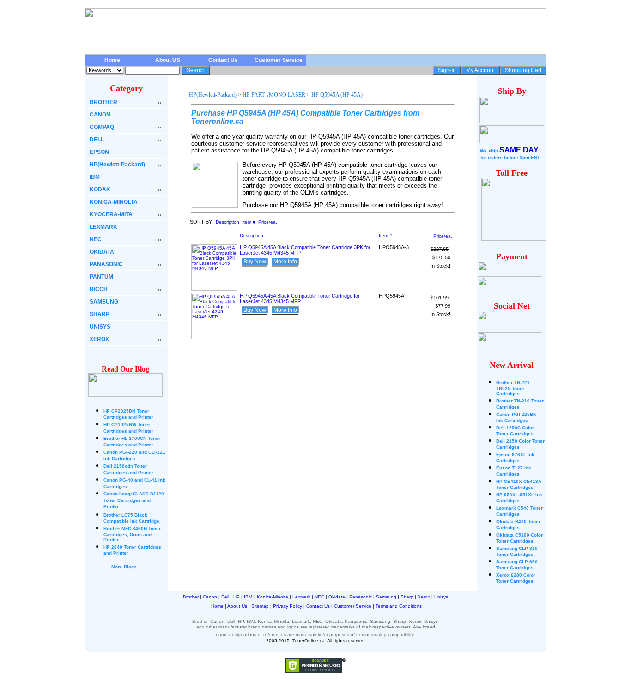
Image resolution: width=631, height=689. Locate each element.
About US (167, 60)
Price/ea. (267, 222)
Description (227, 222)
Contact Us (223, 60)
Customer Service (279, 60)
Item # (248, 222)
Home (112, 60)
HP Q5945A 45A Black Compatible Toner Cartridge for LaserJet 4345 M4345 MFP (300, 298)
